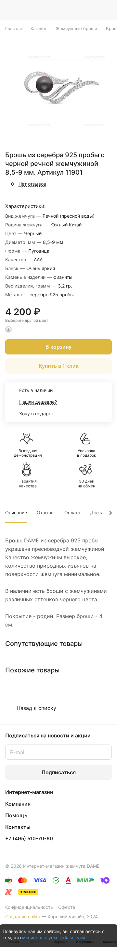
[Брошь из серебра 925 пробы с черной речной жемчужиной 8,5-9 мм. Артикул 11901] (60, 90)
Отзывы (46, 512)
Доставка (100, 512)
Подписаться (59, 772)
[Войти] (94, 10)
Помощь (16, 815)
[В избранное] (79, 184)
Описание (16, 512)
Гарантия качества (28, 483)
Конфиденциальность (29, 907)
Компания (18, 803)
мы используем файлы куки (53, 937)
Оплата (72, 512)
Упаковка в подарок (86, 453)
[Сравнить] (93, 184)
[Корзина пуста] (106, 10)
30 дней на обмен (86, 483)
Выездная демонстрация (28, 453)
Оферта (66, 907)
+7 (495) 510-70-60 (29, 839)
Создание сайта (22, 916)
